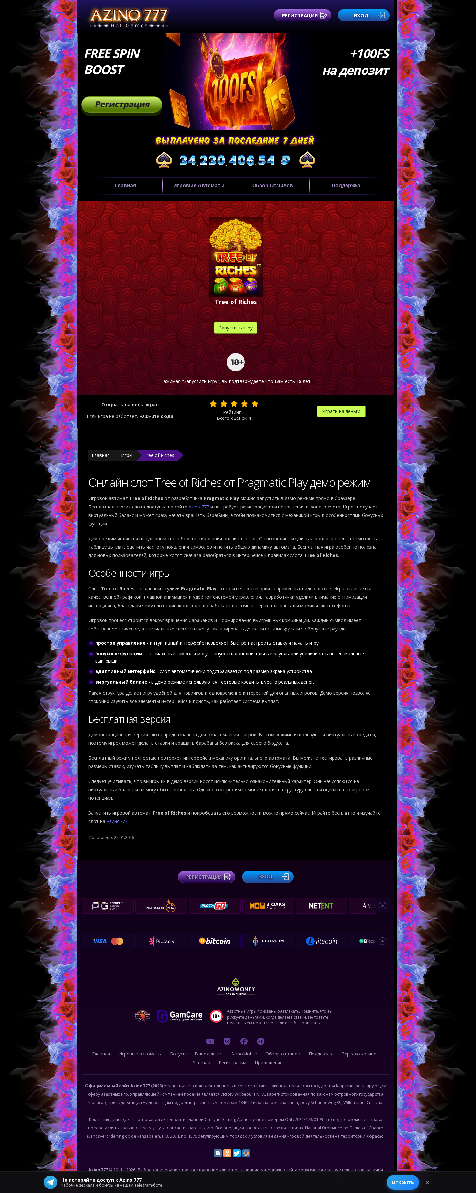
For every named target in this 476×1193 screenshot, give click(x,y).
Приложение (269, 1062)
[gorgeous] (254, 403)
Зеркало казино (359, 1054)
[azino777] (227, 1041)
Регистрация (300, 15)
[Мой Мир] (246, 1153)
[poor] (223, 403)
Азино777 (117, 821)
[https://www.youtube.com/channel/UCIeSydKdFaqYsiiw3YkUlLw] (210, 1041)
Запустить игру (236, 328)
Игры (126, 455)
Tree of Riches (159, 455)
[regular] (234, 403)
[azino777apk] (261, 1041)
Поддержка (346, 185)
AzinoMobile (244, 1054)
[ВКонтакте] (218, 1153)
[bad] (213, 403)
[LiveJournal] (255, 1153)
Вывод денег (209, 1054)
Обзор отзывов (272, 185)
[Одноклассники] (227, 1153)
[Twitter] (237, 1153)
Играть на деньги (341, 411)
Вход (361, 15)
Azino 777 (199, 507)
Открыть (403, 1182)
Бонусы (178, 1054)
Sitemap (201, 1062)
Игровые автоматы (199, 185)
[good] (244, 403)
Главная (125, 185)
